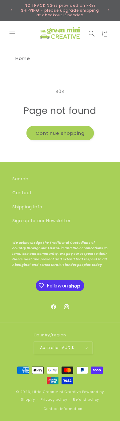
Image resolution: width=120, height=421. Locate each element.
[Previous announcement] (11, 10)
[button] (12, 33)
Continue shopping (60, 133)
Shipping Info (27, 207)
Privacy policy (54, 399)
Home (22, 58)
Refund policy (86, 399)
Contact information (62, 408)
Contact (22, 193)
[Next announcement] (108, 10)
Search (20, 179)
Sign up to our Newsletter (41, 221)
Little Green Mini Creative (56, 391)
